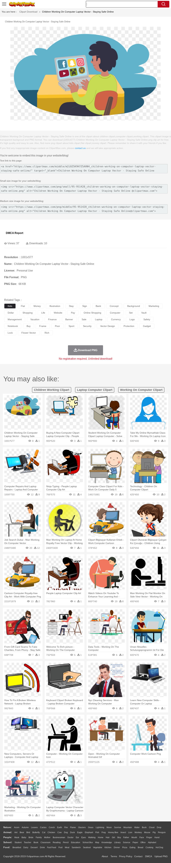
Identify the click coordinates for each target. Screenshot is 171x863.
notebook (13, 326)
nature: (7, 827)
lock (10, 332)
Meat (67, 847)
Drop (159, 827)
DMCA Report (14, 233)
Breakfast (17, 847)
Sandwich (76, 847)
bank (98, 306)
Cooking (149, 847)
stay (71, 306)
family (39, 837)
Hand (156, 837)
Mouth (134, 837)
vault (143, 312)
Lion (130, 832)
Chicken (51, 832)
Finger (149, 837)
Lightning (100, 827)
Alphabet (152, 842)
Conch (52, 827)
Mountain (127, 827)
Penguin (162, 832)
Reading (57, 842)
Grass (90, 827)
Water (137, 827)
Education (75, 842)
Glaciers (82, 827)
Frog (104, 832)
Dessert (34, 847)
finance (52, 319)
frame (42, 326)
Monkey (138, 832)
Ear (77, 837)
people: (7, 837)
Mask (16, 837)
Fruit (60, 847)
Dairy (25, 847)
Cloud (151, 827)
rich (47, 332)
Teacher (27, 842)
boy (119, 837)
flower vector (28, 332)
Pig (154, 832)
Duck (72, 832)
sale (84, 319)
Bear (22, 832)
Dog (66, 832)
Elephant (89, 832)
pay (73, 312)
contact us (80, 148)
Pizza (124, 847)
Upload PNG (161, 856)
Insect (123, 832)
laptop (98, 319)
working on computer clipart (141, 390)
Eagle (79, 832)
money (37, 306)
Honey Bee (113, 832)
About (105, 856)
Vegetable (97, 847)
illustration (54, 306)
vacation (34, 319)
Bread (140, 847)
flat (23, 306)
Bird (28, 832)
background (133, 306)
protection (129, 326)
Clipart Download (28, 11)
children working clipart (51, 390)
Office (143, 842)
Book (36, 842)
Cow (59, 832)
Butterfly (36, 832)
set (131, 312)
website (58, 312)
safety (146, 319)
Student (18, 842)
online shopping (92, 312)
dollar (11, 312)
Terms (114, 856)
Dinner (117, 847)
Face (141, 837)
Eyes (83, 837)
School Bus (87, 842)
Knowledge (107, 842)
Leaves (34, 827)
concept (114, 306)
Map (97, 842)
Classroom (45, 842)
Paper (135, 842)
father (126, 837)
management (15, 319)
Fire (66, 827)
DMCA (148, 856)
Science (126, 842)
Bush (144, 827)
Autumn (25, 827)
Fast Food (51, 847)
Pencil (66, 842)
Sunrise (117, 827)
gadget (147, 326)
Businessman (59, 837)
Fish (97, 832)
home (100, 837)
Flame (73, 827)
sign (84, 306)
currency (116, 319)
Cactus (43, 827)
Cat (43, 832)
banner (69, 319)
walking (92, 837)
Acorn (16, 827)
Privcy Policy (125, 856)
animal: (7, 832)
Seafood (87, 847)
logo (132, 319)
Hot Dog (159, 847)
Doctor (70, 837)
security (87, 326)
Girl (113, 837)
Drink (42, 847)
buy (29, 326)
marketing (154, 306)
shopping (28, 312)
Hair (108, 837)
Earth (59, 827)
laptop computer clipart (94, 390)
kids (10, 306)
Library (117, 842)
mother (47, 837)
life (43, 312)
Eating (132, 847)
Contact (138, 856)
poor (57, 326)
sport (71, 326)
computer (115, 312)
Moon (109, 827)
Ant (15, 832)
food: (6, 847)
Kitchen (108, 847)
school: (7, 842)
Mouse (147, 832)
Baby (24, 837)
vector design (107, 326)
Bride (31, 837)
